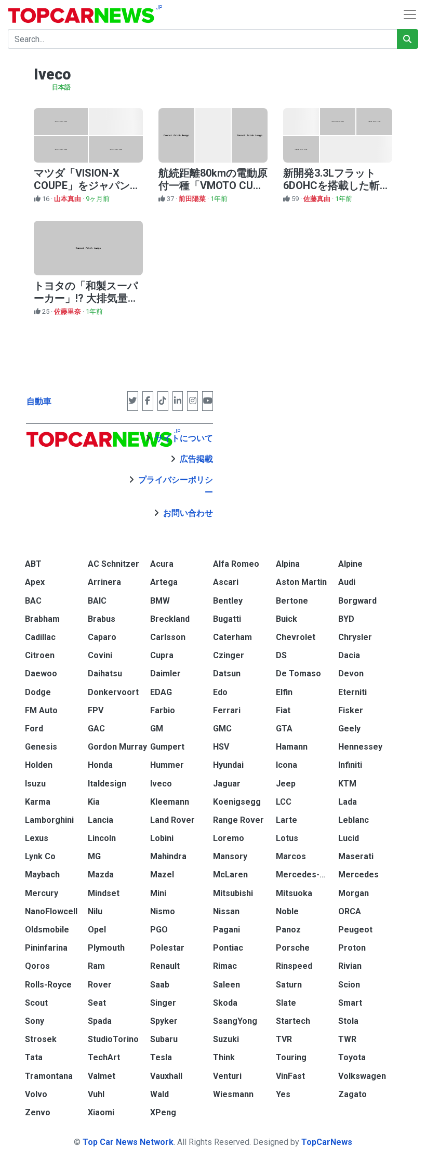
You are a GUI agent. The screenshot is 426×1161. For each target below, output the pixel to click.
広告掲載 (196, 459)
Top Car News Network (128, 1142)
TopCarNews (326, 1142)
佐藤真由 (317, 199)
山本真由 (68, 199)
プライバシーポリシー (175, 486)
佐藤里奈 (68, 311)
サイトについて (184, 438)
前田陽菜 (193, 199)
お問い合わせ (188, 513)
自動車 (38, 401)
